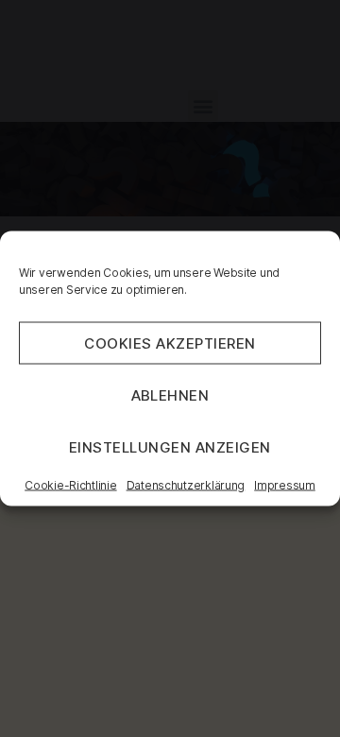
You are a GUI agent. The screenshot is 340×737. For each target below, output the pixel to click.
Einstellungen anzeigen (170, 446)
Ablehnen (170, 394)
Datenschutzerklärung (186, 485)
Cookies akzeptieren (170, 342)
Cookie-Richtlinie (70, 485)
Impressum (284, 485)
